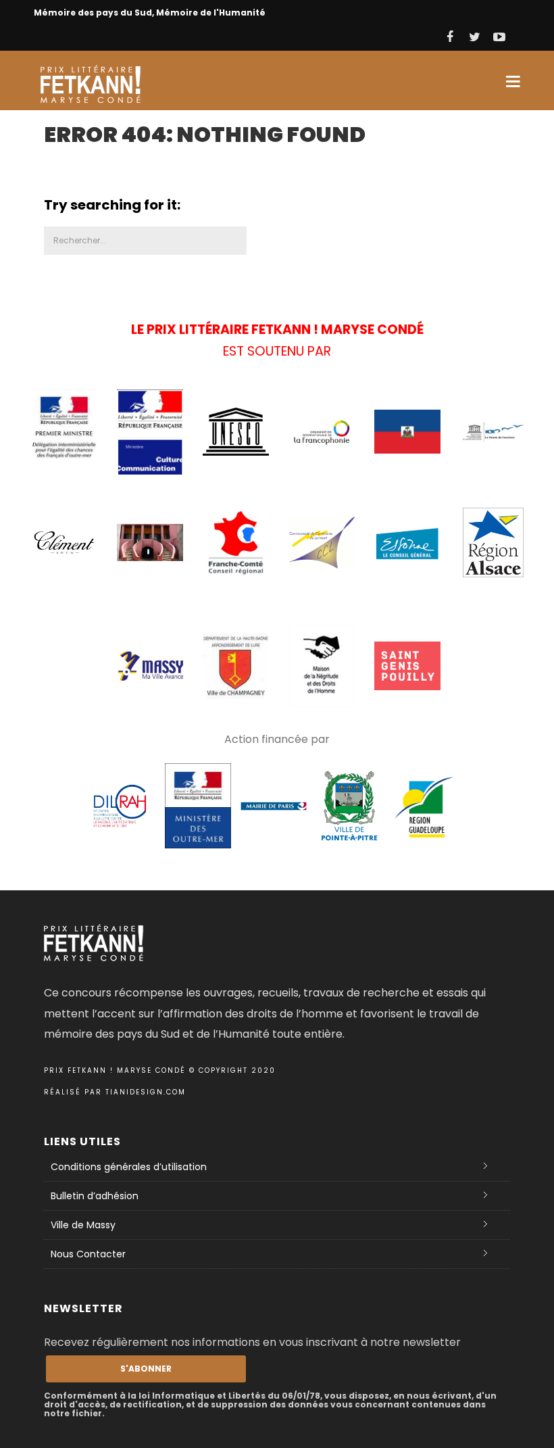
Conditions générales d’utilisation (129, 1167)
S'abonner (146, 1368)
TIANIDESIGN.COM (145, 1092)
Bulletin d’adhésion (94, 1196)
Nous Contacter (88, 1254)
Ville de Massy (83, 1225)
